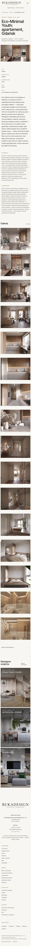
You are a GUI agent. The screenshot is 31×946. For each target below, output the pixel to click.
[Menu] (27, 3)
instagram (4, 926)
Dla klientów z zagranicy (8, 914)
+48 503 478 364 (15, 827)
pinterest (18, 926)
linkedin (4, 928)
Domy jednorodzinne (7, 873)
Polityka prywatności (6, 941)
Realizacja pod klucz (7, 877)
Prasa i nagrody (6, 858)
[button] (15, 239)
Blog (3, 860)
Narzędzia (4, 862)
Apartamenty (5, 875)
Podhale (4, 899)
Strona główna (5, 12)
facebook (11, 926)
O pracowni (5, 848)
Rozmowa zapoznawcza (8, 907)
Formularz (4, 910)
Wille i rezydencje (6, 870)
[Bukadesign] (12, 3)
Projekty (11, 12)
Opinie (3, 853)
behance (24, 926)
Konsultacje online (6, 880)
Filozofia (4, 855)
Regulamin (15, 941)
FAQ (3, 912)
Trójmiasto (4, 897)
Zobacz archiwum (23, 664)
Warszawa (4, 895)
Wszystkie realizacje (7, 890)
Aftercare (4, 882)
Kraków (3, 892)
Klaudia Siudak (5, 851)
